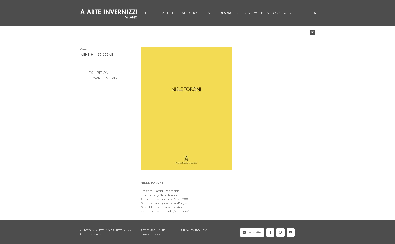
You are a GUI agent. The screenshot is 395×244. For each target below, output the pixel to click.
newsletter (254, 232)
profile (150, 13)
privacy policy (194, 230)
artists (168, 13)
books (226, 13)
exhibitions (191, 13)
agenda (261, 13)
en (313, 13)
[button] (312, 32)
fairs (210, 13)
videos (243, 13)
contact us (284, 13)
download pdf (103, 78)
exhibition (98, 73)
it (306, 13)
